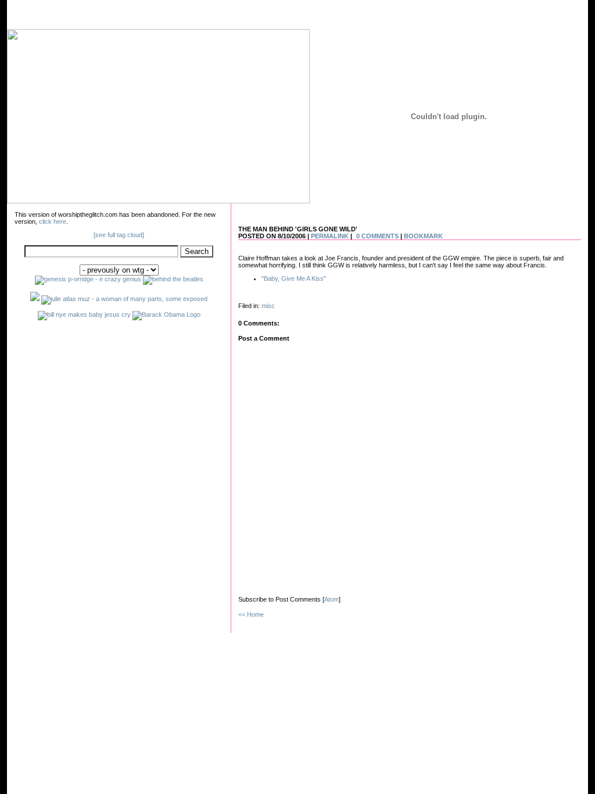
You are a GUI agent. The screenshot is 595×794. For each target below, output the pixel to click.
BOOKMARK (423, 236)
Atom (331, 599)
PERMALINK (330, 236)
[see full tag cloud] (119, 234)
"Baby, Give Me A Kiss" (293, 278)
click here (52, 221)
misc (268, 305)
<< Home (251, 614)
